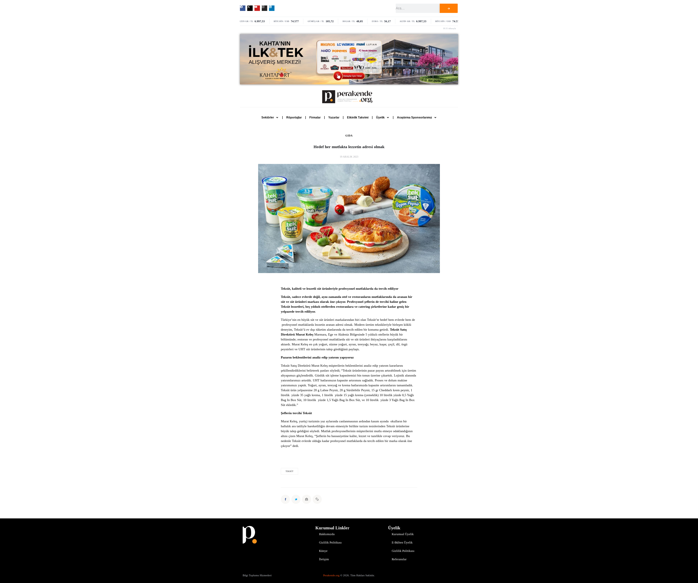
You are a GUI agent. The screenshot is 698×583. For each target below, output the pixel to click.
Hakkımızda (327, 534)
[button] (317, 499)
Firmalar (315, 117)
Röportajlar (294, 117)
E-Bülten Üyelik (402, 542)
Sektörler (267, 117)
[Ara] (449, 8)
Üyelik (380, 117)
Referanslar (399, 559)
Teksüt (289, 471)
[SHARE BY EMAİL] (306, 499)
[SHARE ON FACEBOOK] (285, 499)
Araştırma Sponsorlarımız (414, 117)
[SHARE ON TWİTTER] (295, 499)
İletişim (324, 559)
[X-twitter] (250, 8)
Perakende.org (331, 575)
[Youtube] (257, 8)
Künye (323, 551)
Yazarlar (333, 117)
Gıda (348, 135)
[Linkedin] (271, 8)
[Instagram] (264, 8)
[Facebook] (242, 8)
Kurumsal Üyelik (403, 534)
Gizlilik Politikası (330, 542)
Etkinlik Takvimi (357, 117)
